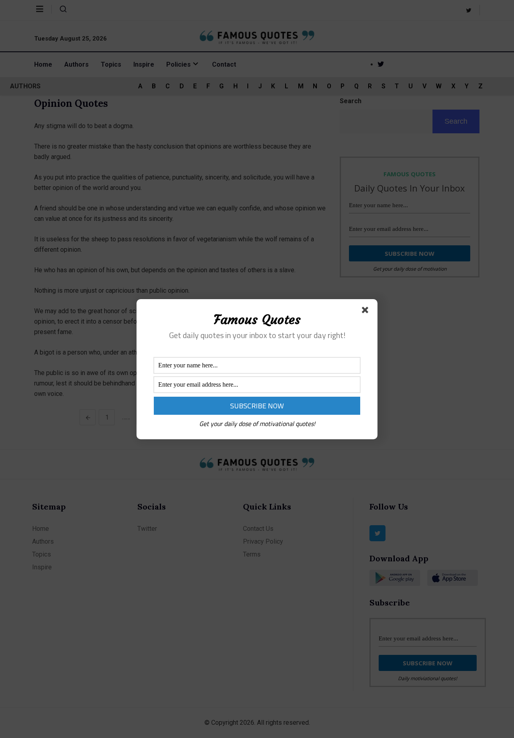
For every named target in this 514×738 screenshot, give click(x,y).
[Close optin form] (366, 311)
